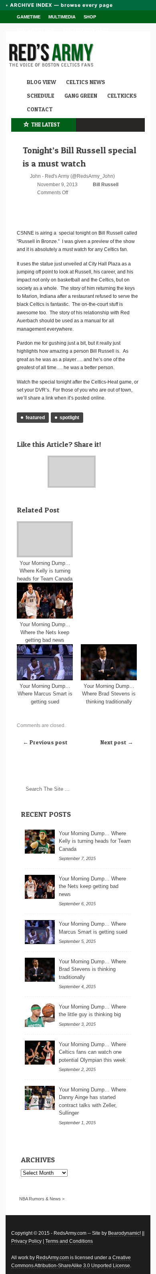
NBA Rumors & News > (41, 1198)
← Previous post (45, 742)
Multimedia (62, 16)
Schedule (40, 95)
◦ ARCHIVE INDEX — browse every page (59, 5)
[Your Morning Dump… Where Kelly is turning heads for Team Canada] (45, 539)
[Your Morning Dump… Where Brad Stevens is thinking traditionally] (109, 662)
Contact (40, 109)
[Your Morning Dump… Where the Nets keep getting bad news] (45, 601)
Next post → (116, 742)
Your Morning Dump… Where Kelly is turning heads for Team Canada (44, 571)
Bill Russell (105, 184)
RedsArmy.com (52, 1257)
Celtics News (85, 81)
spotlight (69, 417)
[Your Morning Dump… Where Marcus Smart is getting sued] (45, 662)
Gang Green (80, 95)
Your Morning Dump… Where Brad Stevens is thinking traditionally (109, 694)
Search (128, 789)
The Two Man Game (86, 29)
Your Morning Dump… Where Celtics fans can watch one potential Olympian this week (92, 1052)
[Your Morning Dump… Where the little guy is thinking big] (40, 1015)
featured (35, 417)
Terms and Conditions (68, 1241)
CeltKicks (122, 95)
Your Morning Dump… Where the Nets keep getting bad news (45, 632)
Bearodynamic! (124, 1233)
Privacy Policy (26, 1241)
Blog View (41, 81)
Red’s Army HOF (36, 29)
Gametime (28, 16)
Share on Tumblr (31, 460)
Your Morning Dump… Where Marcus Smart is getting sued (45, 694)
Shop (90, 16)
